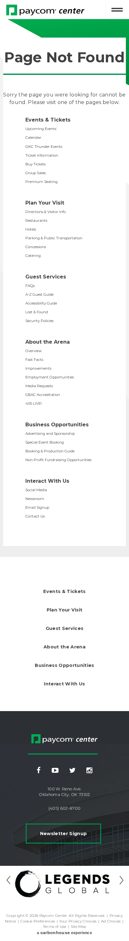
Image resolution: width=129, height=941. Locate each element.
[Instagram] (89, 770)
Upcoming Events (40, 129)
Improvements (38, 368)
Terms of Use (54, 926)
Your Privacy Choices (77, 921)
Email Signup (37, 507)
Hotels (30, 229)
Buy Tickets (35, 164)
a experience (64, 932)
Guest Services (45, 277)
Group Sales (35, 173)
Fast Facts (34, 359)
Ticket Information (41, 155)
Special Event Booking (44, 442)
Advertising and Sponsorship (50, 433)
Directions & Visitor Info (45, 212)
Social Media (36, 490)
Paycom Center (53, 730)
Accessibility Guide (41, 303)
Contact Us (35, 516)
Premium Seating (41, 181)
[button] (8, 880)
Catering (33, 255)
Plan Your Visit (44, 203)
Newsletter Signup (63, 833)
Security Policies (39, 321)
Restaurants (36, 220)
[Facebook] (39, 770)
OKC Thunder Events (43, 146)
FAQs (30, 285)
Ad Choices (111, 921)
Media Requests (39, 386)
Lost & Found (36, 312)
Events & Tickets (47, 120)
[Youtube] (55, 770)
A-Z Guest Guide (39, 294)
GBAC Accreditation (42, 395)
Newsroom (34, 498)
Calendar (33, 137)
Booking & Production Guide (50, 451)
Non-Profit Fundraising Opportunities (58, 460)
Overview (33, 351)
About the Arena (47, 342)
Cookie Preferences (37, 921)
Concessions (35, 247)
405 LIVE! (33, 403)
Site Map (78, 926)
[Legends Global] (64, 884)
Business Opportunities (57, 425)
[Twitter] (72, 770)
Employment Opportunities (49, 377)
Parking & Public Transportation (53, 238)
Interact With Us (47, 481)
